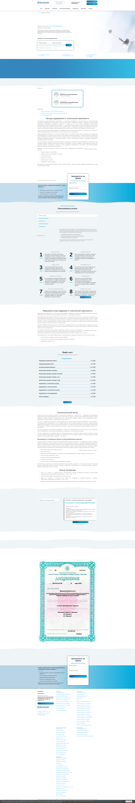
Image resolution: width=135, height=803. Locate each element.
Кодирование (83, 8)
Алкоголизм (47, 8)
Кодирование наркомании (61, 777)
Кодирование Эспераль (60, 783)
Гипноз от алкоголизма (60, 706)
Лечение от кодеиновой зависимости (84, 701)
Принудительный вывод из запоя (62, 743)
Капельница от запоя (60, 734)
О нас (41, 8)
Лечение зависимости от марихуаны (84, 703)
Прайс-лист (91, 55)
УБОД (78, 699)
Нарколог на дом (59, 737)
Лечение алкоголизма (60, 692)
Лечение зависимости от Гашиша (83, 719)
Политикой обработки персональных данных (103, 800)
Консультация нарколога (81, 692)
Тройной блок (58, 763)
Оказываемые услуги (45, 54)
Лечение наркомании (81, 723)
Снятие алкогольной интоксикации (63, 694)
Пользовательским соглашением (16, 801)
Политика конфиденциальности (43, 711)
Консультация (67, 54)
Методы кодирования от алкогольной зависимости (52, 111)
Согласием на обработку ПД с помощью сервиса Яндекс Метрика (49, 801)
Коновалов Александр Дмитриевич (80, 503)
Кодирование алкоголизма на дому (63, 770)
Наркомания (54, 8)
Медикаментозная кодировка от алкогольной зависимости (54, 113)
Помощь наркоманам (81, 694)
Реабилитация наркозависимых (83, 730)
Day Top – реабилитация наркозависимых (85, 736)
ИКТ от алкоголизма (60, 708)
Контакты (90, 8)
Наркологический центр (60, 748)
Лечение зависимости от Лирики (83, 721)
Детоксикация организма (82, 696)
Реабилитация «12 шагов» (82, 734)
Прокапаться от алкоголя (61, 732)
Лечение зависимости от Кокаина (83, 714)
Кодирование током (60, 788)
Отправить (68, 45)
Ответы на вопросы (93, 54)
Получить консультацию (85, 297)
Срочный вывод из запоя (61, 752)
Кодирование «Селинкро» (61, 761)
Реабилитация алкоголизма (82, 732)
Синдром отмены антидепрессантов (84, 724)
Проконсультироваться (92, 1)
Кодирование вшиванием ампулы (62, 781)
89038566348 (74, 3)
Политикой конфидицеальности (30, 801)
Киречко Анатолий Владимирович (54, 26)
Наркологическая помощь (65, 8)
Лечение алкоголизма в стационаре (63, 705)
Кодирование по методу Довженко (63, 774)
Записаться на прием (78, 193)
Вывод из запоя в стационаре (62, 750)
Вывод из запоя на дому (61, 745)
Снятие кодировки (59, 765)
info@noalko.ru (40, 693)
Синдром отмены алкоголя (61, 710)
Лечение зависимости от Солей (83, 705)
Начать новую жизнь (45, 703)
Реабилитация (75, 8)
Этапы (42, 55)
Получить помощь (67, 402)
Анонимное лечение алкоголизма (62, 703)
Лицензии (91, 56)
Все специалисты (80, 524)
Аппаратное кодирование (61, 792)
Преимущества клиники (69, 55)
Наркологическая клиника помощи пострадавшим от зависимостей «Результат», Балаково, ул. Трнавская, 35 (45, 698)
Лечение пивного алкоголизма (62, 701)
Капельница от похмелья (61, 736)
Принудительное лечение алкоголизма (63, 697)
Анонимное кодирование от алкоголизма (64, 772)
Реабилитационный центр (82, 728)
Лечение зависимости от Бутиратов (84, 706)
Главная (38, 12)
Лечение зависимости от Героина (83, 708)
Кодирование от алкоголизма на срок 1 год (64, 786)
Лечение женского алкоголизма (62, 699)
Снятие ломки (79, 697)
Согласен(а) (128, 801)
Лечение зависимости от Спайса (83, 710)
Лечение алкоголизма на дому (62, 696)
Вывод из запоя (59, 728)
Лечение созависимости (61, 754)
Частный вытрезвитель (60, 741)
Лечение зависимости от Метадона (83, 712)
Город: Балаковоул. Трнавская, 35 (59, 3)
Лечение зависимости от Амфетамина (84, 717)
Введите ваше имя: (43, 42)
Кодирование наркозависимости (62, 768)
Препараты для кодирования (62, 790)
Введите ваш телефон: (56, 42)
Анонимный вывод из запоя (61, 746)
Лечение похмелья (59, 730)
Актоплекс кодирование (60, 795)
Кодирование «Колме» (60, 759)
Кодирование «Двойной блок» (62, 779)
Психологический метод (46, 115)
